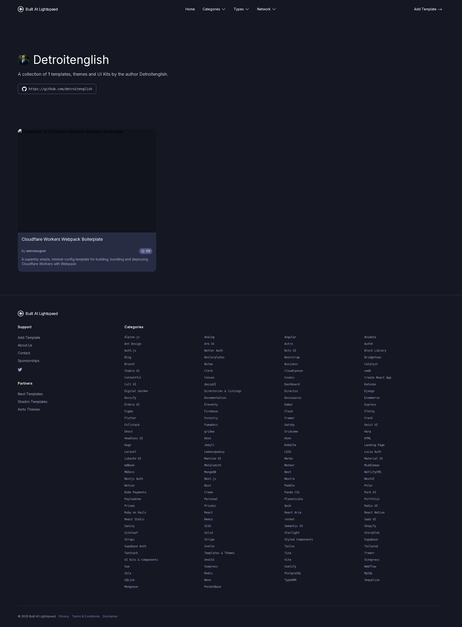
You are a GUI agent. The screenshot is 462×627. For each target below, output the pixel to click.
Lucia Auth (372, 452)
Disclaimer (110, 616)
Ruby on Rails (135, 512)
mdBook (129, 465)
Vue (126, 566)
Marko (288, 458)
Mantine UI (212, 458)
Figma (128, 411)
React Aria (292, 512)
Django (369, 391)
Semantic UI (293, 526)
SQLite (129, 580)
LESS (287, 452)
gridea (209, 431)
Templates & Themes (219, 553)
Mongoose (131, 586)
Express (370, 404)
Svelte (209, 546)
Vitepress (371, 559)
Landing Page (374, 445)
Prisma (129, 505)
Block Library (375, 350)
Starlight (292, 532)
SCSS (207, 526)
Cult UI (130, 384)
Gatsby (289, 425)
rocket (289, 519)
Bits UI (290, 350)
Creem (208, 492)
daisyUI (210, 384)
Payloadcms (132, 499)
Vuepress (211, 566)
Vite (287, 559)
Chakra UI (132, 371)
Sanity (129, 526)
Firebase (211, 411)
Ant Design (132, 344)
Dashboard (292, 384)
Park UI (370, 492)
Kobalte (290, 445)
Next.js (210, 478)
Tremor (369, 553)
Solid (208, 532)
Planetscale (293, 499)
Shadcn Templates (32, 402)
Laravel (130, 452)
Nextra (289, 478)
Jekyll (209, 445)
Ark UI (209, 344)
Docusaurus (292, 398)
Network (264, 9)
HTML (367, 438)
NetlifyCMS (372, 472)
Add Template (29, 337)
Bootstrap (292, 357)
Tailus (289, 546)
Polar (368, 485)
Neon (207, 580)
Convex (209, 377)
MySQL (368, 573)
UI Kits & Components (141, 559)
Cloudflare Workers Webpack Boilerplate (62, 239)
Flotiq (369, 411)
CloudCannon (293, 371)
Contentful (132, 377)
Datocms (370, 384)
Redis (208, 573)
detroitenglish (36, 251)
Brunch (129, 364)
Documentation (215, 398)
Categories (211, 9)
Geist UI (371, 425)
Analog (209, 337)
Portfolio (371, 499)
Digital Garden (136, 391)
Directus (291, 391)
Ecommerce (371, 398)
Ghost (128, 431)
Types (239, 9)
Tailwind (371, 546)
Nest (287, 472)
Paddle (289, 485)
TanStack (131, 553)
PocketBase (212, 586)
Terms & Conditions (86, 616)
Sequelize (371, 580)
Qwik (287, 505)
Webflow (370, 566)
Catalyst (371, 364)
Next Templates (30, 394)
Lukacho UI (132, 458)
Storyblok (371, 532)
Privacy (64, 616)
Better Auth (213, 350)
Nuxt (207, 485)
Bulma (208, 364)
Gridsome (291, 431)
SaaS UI (370, 519)
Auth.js (130, 350)
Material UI (373, 458)
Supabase (371, 539)
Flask (288, 411)
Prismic (210, 505)
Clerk (208, 371)
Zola (127, 573)
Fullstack (132, 425)
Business (291, 364)
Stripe (209, 539)
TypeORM (290, 580)
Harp (367, 431)
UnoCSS (209, 559)
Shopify (370, 526)
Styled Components (298, 539)
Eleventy (211, 404)
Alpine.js (132, 337)
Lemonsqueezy (214, 452)
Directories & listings (222, 391)
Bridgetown (372, 357)
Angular (290, 337)
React (208, 512)
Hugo (127, 445)
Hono (287, 438)
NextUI (369, 478)
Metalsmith (212, 465)
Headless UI (133, 438)
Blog (127, 357)
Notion (129, 485)
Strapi (129, 539)
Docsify (130, 398)
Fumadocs (211, 425)
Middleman (371, 465)
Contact (24, 353)
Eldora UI (132, 404)
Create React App (377, 377)
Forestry (211, 418)
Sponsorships (28, 361)
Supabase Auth (135, 546)
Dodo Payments (135, 492)
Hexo (207, 438)
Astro (288, 344)
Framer (289, 418)
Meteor (289, 465)
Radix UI (371, 505)
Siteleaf (131, 532)
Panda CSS (292, 492)
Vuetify (290, 566)
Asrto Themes (29, 409)
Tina (287, 553)
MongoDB (210, 472)
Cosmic (289, 377)
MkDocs (129, 472)
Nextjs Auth (133, 478)
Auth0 (368, 344)
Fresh (368, 418)
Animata (370, 337)
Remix (208, 519)
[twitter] (42, 370)
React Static (134, 519)
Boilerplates (214, 357)
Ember (288, 404)
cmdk (367, 371)
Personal (211, 499)
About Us (25, 345)
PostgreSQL (292, 573)
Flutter (130, 418)
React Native (374, 512)
